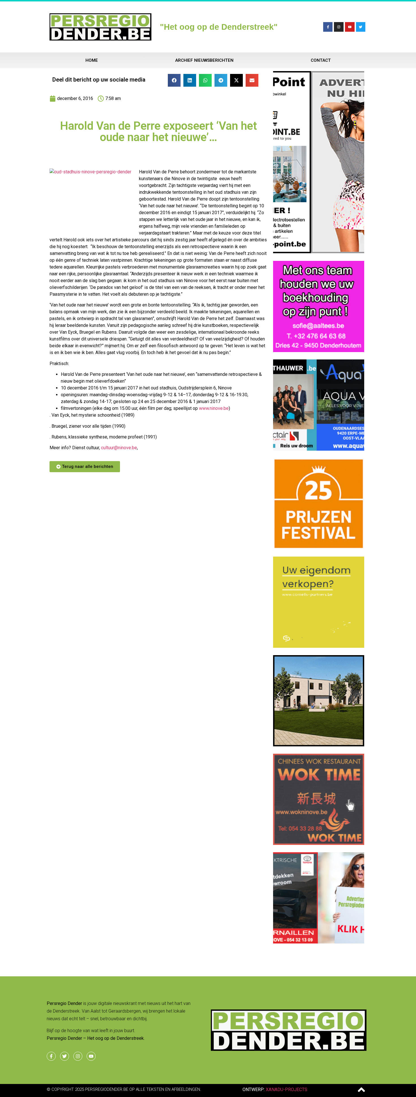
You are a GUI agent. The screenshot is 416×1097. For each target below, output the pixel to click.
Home (91, 60)
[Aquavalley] (318, 449)
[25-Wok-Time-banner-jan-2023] (318, 843)
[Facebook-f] (328, 27)
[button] (174, 80)
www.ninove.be (214, 408)
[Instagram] (339, 27)
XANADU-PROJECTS (286, 1089)
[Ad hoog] (318, 251)
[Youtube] (350, 27)
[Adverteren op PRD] (318, 942)
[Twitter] (361, 27)
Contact (321, 60)
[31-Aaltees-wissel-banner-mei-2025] (318, 350)
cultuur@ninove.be (119, 447)
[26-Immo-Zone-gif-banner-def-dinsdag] (318, 744)
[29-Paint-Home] (318, 547)
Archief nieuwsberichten (204, 60)
